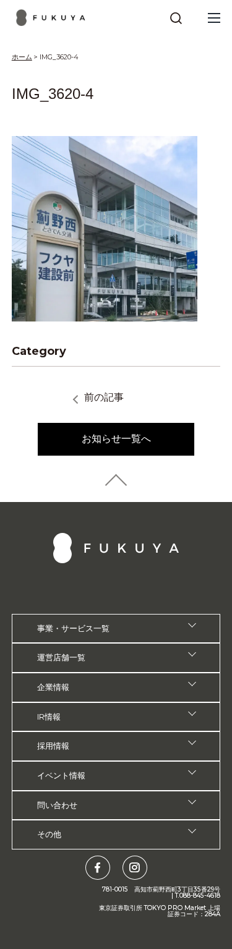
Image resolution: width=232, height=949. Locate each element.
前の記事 (104, 397)
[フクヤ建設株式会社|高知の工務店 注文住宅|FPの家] (51, 17)
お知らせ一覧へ (116, 439)
